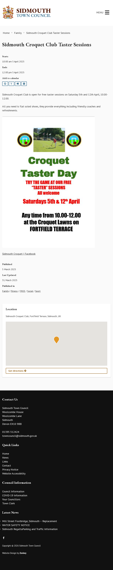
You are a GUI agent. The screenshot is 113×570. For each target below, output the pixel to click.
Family (5, 291)
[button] (56, 340)
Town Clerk (8, 503)
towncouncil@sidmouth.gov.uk (19, 436)
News (5, 457)
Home (5, 453)
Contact (6, 465)
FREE (22, 291)
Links (5, 461)
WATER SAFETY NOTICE (16, 525)
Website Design (9, 553)
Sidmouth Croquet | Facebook (18, 253)
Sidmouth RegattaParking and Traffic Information (30, 529)
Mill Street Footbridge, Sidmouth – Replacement (29, 521)
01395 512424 (10, 432)
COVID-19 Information (14, 495)
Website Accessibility (13, 473)
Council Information (13, 491)
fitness (14, 291)
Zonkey (23, 553)
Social (30, 291)
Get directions (16, 370)
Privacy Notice (10, 469)
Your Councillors (11, 499)
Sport (38, 291)
